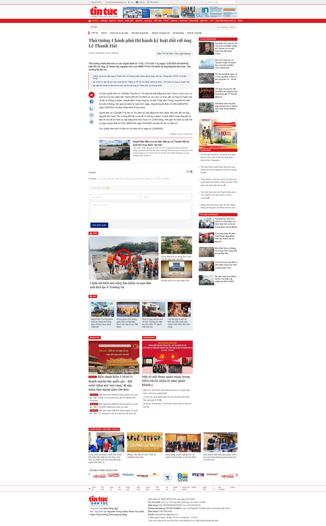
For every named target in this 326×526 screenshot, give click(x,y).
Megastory (92, 377)
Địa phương (221, 488)
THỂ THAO (158, 21)
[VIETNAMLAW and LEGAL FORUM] (135, 476)
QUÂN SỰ (174, 21)
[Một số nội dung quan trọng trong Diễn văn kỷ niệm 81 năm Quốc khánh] (167, 357)
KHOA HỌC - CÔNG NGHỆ (189, 21)
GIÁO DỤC (148, 21)
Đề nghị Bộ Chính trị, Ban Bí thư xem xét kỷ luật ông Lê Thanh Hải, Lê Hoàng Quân (127, 85)
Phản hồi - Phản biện (194, 33)
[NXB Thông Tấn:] (162, 477)
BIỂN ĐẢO (204, 21)
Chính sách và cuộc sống (119, 33)
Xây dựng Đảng (178, 33)
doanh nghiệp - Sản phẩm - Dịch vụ (104, 429)
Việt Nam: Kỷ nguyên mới (161, 33)
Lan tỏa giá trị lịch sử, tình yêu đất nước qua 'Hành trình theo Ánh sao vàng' (179, 323)
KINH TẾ (112, 21)
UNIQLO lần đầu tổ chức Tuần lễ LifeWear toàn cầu (141, 455)
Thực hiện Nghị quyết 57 (225, 21)
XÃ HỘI (120, 21)
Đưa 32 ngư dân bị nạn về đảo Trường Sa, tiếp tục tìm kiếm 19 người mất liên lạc (152, 323)
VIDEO (240, 21)
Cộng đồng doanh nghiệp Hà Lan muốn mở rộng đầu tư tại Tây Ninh (181, 455)
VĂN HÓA (138, 21)
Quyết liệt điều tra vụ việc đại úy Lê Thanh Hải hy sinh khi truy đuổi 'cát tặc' (161, 143)
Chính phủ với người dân (139, 33)
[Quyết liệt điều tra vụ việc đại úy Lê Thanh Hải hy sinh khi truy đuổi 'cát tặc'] (114, 150)
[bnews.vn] (176, 477)
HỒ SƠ (166, 21)
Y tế (211, 21)
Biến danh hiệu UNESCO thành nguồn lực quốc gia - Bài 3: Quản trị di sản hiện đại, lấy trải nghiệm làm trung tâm (114, 398)
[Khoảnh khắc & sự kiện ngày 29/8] (176, 269)
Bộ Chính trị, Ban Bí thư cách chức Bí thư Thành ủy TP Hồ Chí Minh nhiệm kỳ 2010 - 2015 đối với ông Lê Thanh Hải (141, 82)
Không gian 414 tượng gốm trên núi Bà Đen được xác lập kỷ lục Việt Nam (127, 323)
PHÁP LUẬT (129, 21)
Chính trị (104, 33)
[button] (189, 310)
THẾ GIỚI (103, 21)
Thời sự (95, 21)
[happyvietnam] (147, 474)
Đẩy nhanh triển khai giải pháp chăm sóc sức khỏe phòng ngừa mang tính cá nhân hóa (219, 457)
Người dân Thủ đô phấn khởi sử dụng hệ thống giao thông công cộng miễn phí (102, 323)
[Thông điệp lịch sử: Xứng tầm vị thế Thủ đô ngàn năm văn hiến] (176, 245)
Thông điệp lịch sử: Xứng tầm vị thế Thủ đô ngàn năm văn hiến (176, 257)
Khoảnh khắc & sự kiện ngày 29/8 (175, 280)
